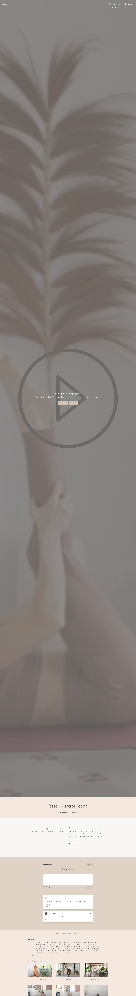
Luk (89, 864)
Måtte (71, 847)
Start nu (62, 403)
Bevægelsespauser (126, 8)
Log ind (73, 403)
